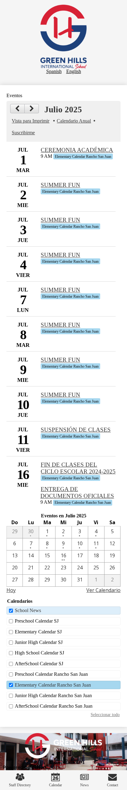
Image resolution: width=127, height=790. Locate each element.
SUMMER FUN (60, 185)
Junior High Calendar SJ (39, 642)
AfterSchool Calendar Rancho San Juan (53, 706)
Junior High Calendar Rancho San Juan (53, 695)
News (84, 785)
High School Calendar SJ (39, 652)
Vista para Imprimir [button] (30, 120)
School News (28, 610)
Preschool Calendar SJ (37, 621)
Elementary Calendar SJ (38, 631)
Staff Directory (20, 785)
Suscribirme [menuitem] (23, 132)
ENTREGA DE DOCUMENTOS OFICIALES (77, 492)
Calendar (55, 785)
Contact (112, 785)
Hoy (11, 590)
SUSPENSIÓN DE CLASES (76, 429)
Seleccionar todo (105, 714)
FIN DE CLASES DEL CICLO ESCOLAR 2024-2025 (78, 468)
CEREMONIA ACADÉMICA (77, 150)
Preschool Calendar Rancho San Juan (51, 674)
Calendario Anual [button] (74, 120)
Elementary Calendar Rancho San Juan (53, 685)
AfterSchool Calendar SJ (39, 663)
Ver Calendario (103, 590)
